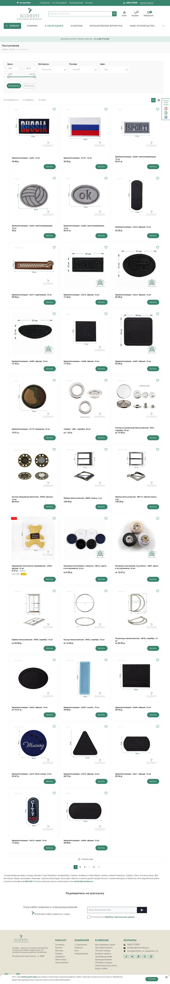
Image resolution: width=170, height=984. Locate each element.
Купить (49, 167)
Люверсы (60, 957)
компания (82, 940)
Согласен (152, 979)
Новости (79, 948)
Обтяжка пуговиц (103, 963)
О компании (45, 3)
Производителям (76, 3)
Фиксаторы (60, 960)
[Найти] (114, 13)
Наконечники (61, 963)
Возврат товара (103, 954)
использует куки (29, 977)
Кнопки (58, 948)
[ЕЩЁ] (163, 26)
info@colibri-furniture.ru (83, 881)
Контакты (89, 3)
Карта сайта (101, 969)
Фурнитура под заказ (106, 966)
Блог (77, 951)
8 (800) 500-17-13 (30, 881)
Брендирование (103, 960)
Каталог (60, 940)
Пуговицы (60, 945)
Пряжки (59, 954)
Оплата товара (103, 951)
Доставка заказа (104, 948)
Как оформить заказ (105, 945)
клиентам (102, 940)
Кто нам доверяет (59, 3)
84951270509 (131, 3)
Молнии (59, 951)
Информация (81, 954)
